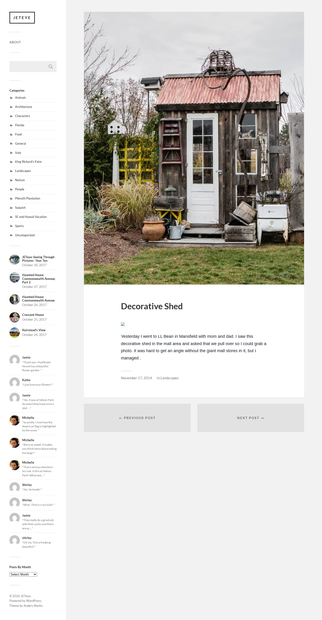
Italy (18, 153)
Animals (20, 97)
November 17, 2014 (136, 378)
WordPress (33, 601)
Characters (22, 116)
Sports (19, 226)
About (15, 42)
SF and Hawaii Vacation (31, 217)
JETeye (22, 17)
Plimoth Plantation (27, 198)
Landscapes (23, 171)
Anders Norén (33, 606)
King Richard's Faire (28, 161)
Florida (19, 125)
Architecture (23, 107)
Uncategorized (25, 235)
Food (18, 134)
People (19, 189)
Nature (20, 180)
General (20, 143)
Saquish (20, 207)
